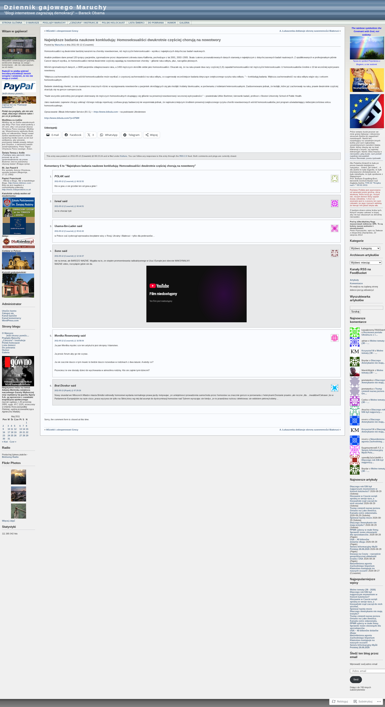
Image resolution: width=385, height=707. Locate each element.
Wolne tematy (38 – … (372, 351)
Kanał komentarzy (11, 318)
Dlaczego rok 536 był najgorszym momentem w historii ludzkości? (363, 488)
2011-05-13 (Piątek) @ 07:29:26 (68, 391)
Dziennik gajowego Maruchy (55, 7)
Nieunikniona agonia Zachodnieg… (373, 440)
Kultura (123, 156)
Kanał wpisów (9, 315)
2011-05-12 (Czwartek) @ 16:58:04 (69, 341)
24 (9, 435)
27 (20, 435)
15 (27, 429)
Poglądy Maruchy (54, 22)
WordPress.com (10, 320)
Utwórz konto (9, 311)
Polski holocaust (113, 22)
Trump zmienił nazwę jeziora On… (373, 391)
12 (15, 429)
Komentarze (356, 283)
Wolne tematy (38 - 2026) (363, 589)
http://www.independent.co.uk (16, 189)
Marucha (59, 45)
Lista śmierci (136, 22)
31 (9, 438)
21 (24, 432)
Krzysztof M (368, 350)
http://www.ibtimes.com (19, 183)
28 (24, 435)
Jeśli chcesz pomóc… (17, 335)
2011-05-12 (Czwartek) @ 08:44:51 (69, 206)
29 (27, 435)
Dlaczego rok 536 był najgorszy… (372, 461)
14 (24, 429)
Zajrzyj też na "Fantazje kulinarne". (14, 106)
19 (15, 432)
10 (9, 429)
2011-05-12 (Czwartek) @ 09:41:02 (69, 231)
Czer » (13, 441)
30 (4, 438)
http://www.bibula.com (106, 112)
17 (9, 432)
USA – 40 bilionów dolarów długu (359, 540)
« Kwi (5, 441)
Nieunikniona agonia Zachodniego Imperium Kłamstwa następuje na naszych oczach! (362, 567)
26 (15, 435)
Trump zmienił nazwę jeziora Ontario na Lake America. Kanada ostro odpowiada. (365, 510)
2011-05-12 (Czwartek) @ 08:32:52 (69, 181)
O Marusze (32, 22)
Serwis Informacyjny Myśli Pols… (372, 451)
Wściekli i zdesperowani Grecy (62, 31)
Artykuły (354, 280)
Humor (171, 22)
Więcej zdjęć (8, 521)
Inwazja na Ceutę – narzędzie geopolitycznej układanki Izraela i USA (365, 556)
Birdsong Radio (10, 457)
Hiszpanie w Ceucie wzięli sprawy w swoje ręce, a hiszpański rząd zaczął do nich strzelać (363, 500)
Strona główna (12, 22)
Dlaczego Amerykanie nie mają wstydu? (363, 523)
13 (20, 429)
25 (12, 435)
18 (12, 432)
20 (20, 432)
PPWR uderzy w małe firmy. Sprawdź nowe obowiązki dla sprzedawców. (364, 532)
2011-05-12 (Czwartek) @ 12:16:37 (69, 256)
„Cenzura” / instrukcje (83, 22)
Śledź (356, 679)
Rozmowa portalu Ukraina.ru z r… (372, 333)
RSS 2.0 (183, 156)
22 (27, 432)
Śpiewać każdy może (361, 518)
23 (4, 435)
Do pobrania (156, 22)
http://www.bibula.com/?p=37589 (61, 118)
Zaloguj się (8, 313)
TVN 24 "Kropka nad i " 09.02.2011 (365, 184)
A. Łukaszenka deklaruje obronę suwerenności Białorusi (309, 31)
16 (4, 432)
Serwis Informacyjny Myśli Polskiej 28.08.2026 (363, 547)
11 (12, 429)
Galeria (184, 22)
